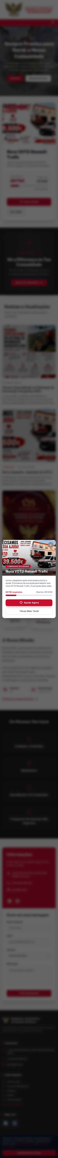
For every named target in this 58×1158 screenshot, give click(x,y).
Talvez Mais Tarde (29, 611)
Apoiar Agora (29, 603)
